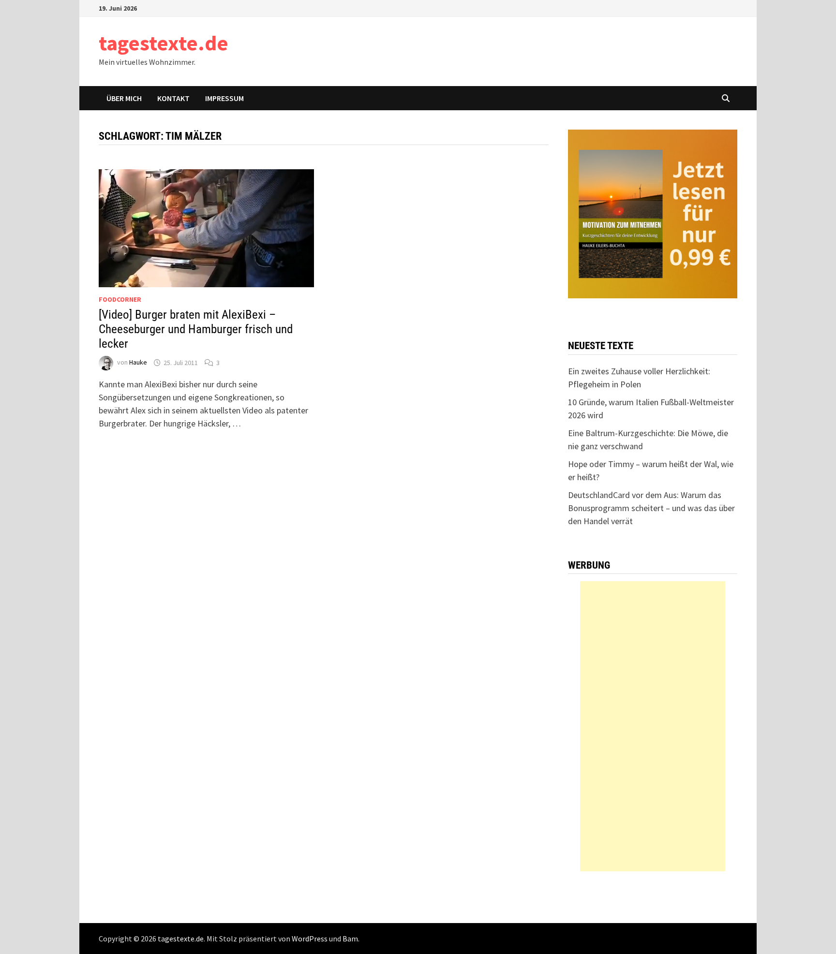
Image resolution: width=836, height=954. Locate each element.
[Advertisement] (652, 726)
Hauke (138, 362)
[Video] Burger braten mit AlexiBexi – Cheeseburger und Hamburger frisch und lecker (196, 329)
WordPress (310, 938)
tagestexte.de (163, 42)
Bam (350, 938)
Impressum (224, 98)
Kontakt (173, 98)
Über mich (124, 98)
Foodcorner (120, 299)
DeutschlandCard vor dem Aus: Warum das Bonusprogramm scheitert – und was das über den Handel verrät (651, 508)
